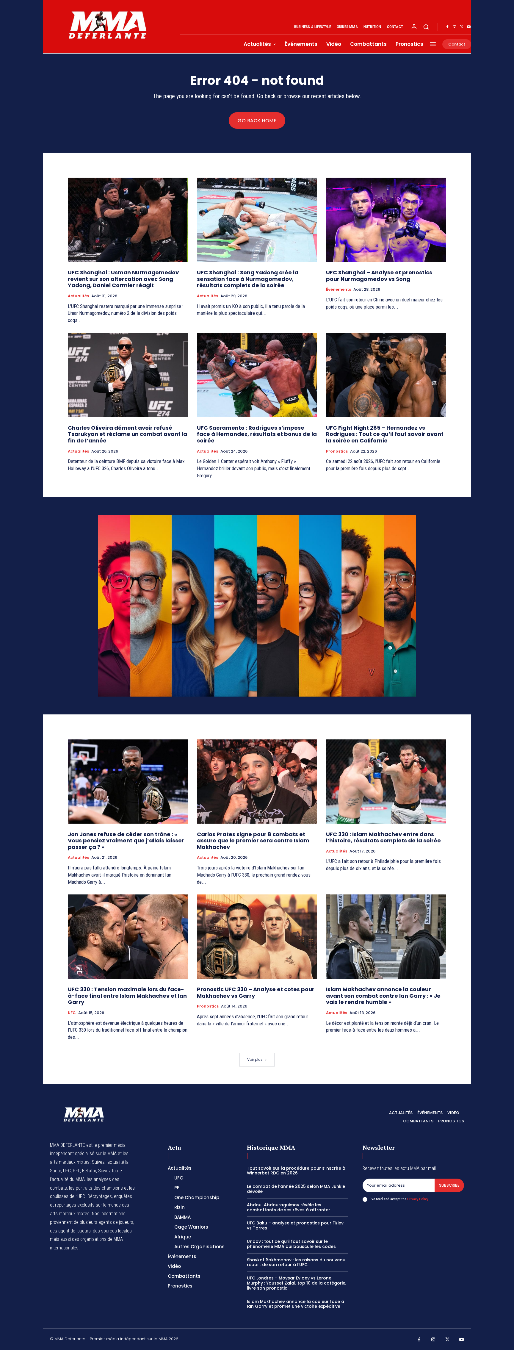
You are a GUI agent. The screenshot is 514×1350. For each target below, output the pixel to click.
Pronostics (337, 451)
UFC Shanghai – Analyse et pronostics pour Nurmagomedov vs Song (379, 276)
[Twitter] (461, 27)
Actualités (78, 296)
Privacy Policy (417, 1199)
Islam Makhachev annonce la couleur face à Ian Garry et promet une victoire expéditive (295, 1304)
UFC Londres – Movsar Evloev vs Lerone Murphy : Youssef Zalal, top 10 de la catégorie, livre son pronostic (296, 1283)
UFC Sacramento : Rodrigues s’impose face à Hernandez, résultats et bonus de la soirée (257, 434)
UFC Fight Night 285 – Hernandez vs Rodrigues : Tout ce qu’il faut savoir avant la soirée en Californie (385, 434)
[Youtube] (468, 27)
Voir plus (255, 1059)
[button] (426, 27)
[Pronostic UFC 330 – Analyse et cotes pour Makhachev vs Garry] (257, 936)
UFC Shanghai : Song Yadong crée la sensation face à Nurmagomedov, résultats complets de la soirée (247, 279)
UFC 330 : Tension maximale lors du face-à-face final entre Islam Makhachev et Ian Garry (127, 995)
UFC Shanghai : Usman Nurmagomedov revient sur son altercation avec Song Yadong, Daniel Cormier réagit (123, 279)
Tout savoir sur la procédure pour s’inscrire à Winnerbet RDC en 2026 (296, 1170)
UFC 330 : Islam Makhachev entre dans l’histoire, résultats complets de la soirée (383, 837)
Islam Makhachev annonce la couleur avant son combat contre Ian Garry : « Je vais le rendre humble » (383, 995)
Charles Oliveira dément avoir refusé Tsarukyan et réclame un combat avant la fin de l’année (127, 434)
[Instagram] (454, 27)
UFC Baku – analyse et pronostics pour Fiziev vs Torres (295, 1225)
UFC (72, 1012)
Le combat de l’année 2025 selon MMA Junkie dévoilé (296, 1188)
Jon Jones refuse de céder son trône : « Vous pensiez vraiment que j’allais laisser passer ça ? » (126, 840)
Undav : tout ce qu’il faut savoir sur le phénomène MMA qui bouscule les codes (291, 1243)
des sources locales (112, 1231)
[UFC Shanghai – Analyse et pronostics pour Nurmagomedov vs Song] (386, 220)
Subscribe (449, 1185)
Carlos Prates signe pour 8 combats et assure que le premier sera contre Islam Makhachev (253, 840)
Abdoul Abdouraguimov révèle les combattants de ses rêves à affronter (288, 1207)
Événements (338, 289)
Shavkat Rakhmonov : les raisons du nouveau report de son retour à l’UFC (296, 1262)
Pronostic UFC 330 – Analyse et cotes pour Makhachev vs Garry (255, 992)
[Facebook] (447, 27)
